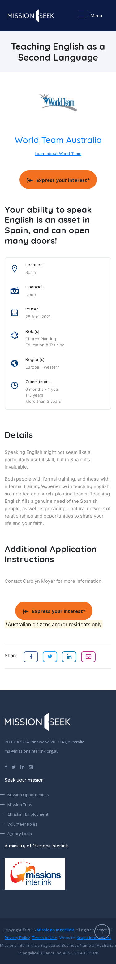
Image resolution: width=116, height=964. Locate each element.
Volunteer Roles (22, 824)
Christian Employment (27, 814)
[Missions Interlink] (58, 874)
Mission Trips (19, 804)
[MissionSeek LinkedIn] (22, 766)
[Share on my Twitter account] (50, 656)
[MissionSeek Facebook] (6, 766)
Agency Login (19, 833)
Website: (85, 937)
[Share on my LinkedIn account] (69, 656)
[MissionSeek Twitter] (14, 766)
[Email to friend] (88, 656)
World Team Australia (58, 140)
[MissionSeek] (31, 15)
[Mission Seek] (38, 722)
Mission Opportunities (28, 795)
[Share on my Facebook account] (31, 656)
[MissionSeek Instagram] (31, 766)
